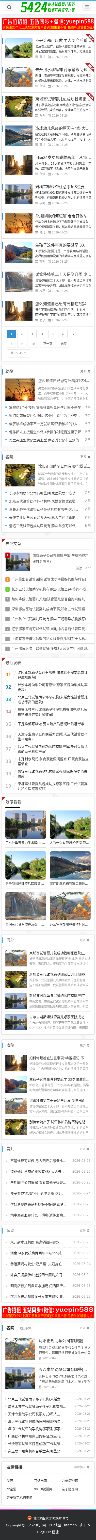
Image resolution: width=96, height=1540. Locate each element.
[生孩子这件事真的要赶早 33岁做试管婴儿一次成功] (16, 1084)
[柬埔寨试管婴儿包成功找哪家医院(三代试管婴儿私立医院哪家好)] (16, 957)
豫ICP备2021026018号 (50, 1518)
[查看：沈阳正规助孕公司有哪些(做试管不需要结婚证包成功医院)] (20, 475)
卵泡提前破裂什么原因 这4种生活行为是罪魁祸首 (45, 415)
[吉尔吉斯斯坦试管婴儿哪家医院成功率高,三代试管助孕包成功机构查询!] (16, 1021)
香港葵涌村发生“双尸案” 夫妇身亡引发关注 (38, 1264)
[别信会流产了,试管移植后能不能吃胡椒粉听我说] (16, 1126)
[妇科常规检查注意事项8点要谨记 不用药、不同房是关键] (16, 1062)
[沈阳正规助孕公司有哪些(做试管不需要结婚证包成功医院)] (20, 1349)
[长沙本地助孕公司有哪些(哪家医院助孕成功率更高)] (20, 1378)
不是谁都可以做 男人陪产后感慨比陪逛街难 (51, 723)
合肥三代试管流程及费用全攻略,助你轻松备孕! (38, 924)
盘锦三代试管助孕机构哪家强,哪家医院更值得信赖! (52, 774)
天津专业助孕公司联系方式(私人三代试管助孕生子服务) (45, 517)
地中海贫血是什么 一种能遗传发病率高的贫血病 (38, 1215)
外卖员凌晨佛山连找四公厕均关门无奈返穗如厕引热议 (38, 1274)
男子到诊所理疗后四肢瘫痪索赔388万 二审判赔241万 (42, 883)
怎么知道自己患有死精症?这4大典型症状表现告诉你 (64, 381)
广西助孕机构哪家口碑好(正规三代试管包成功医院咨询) (37, 1436)
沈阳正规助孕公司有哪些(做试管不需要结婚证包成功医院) (64, 466)
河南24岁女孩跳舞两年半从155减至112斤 (38, 1253)
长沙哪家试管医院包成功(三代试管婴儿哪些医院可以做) (37, 1443)
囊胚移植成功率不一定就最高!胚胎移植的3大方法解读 (45, 423)
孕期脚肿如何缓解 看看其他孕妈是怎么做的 (38, 1182)
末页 (64, 344)
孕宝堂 (11, 1489)
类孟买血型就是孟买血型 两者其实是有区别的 (44, 440)
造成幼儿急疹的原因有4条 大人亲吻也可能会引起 (38, 1171)
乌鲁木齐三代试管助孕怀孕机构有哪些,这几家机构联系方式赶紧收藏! (45, 509)
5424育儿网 (37, 1525)
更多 (83, 371)
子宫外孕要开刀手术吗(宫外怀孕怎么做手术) (36, 842)
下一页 (47, 344)
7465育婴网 (70, 1480)
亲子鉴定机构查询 (19, 1497)
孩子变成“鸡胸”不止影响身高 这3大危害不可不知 (38, 1193)
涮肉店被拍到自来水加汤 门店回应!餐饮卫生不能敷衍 (38, 1285)
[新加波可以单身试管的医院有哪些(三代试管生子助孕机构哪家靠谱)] (16, 1000)
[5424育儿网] (48, 7)
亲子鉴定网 (70, 1489)
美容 (10, 1480)
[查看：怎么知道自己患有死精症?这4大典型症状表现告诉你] (20, 389)
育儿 (42, 57)
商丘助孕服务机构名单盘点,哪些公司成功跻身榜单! (37, 1451)
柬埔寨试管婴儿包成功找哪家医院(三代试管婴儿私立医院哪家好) (53, 786)
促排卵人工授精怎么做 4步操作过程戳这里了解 (45, 431)
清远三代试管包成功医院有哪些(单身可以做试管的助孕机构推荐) (45, 525)
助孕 (42, 320)
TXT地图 (54, 1525)
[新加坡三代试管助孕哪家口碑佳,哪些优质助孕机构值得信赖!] (16, 979)
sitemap (70, 1525)
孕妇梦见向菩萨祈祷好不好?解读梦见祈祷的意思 (38, 1204)
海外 (42, 115)
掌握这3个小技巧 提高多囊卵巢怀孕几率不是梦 (45, 407)
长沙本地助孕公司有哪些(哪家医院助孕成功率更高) (45, 493)
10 (33, 344)
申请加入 (80, 1467)
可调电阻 (40, 1480)
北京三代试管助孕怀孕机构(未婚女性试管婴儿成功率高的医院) (45, 501)
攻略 (42, 203)
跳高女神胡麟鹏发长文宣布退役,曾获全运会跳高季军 (38, 1296)
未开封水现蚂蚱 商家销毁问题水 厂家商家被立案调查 (53, 761)
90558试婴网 (43, 1489)
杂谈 (42, 86)
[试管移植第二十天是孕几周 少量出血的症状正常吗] (16, 1105)
